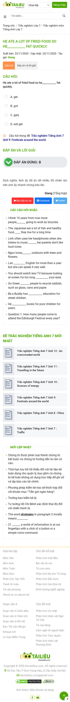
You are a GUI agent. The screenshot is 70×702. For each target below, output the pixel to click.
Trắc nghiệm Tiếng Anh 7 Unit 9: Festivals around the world (36, 399)
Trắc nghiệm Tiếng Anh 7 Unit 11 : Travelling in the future (37, 368)
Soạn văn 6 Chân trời (15, 616)
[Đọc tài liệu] (32, 697)
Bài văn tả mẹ (44, 563)
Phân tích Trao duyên (48, 635)
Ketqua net (9, 631)
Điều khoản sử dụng (42, 690)
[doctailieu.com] (35, 657)
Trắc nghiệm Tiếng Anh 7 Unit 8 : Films (40, 413)
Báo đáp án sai (23, 200)
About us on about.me (16, 594)
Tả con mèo (43, 568)
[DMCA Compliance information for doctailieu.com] (48, 682)
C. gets (14, 115)
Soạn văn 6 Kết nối (14, 621)
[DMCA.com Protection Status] (28, 682)
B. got (14, 106)
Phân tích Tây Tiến (14, 579)
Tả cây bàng (43, 625)
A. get (14, 97)
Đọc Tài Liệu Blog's (14, 626)
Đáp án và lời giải (26, 65)
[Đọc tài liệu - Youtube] (37, 697)
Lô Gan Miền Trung (14, 637)
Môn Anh (8, 563)
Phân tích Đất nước (47, 579)
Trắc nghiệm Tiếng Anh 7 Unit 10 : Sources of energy (37, 383)
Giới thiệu (22, 690)
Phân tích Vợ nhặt (46, 611)
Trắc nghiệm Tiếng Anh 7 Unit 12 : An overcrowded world (39, 352)
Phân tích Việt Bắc (47, 558)
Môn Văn (8, 558)
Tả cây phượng (11, 589)
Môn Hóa (8, 573)
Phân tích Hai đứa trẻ (48, 584)
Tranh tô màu (11, 584)
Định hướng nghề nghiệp (50, 589)
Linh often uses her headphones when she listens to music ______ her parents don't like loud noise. (35, 242)
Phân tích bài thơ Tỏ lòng (51, 573)
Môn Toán (9, 568)
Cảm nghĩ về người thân (50, 630)
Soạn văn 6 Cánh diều (16, 611)
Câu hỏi (9, 65)
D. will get (16, 124)
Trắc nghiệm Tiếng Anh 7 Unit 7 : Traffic (37, 430)
